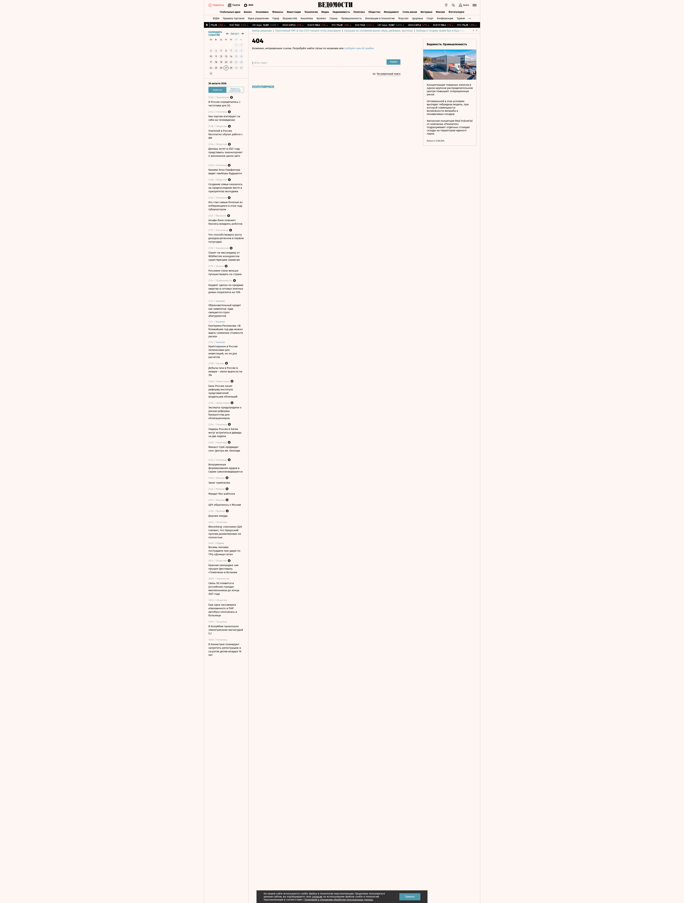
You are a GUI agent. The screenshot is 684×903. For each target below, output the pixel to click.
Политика (359, 12)
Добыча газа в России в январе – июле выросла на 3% (225, 371)
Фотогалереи (456, 12)
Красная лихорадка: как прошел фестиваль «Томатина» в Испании (223, 569)
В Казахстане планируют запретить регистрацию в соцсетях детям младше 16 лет (224, 650)
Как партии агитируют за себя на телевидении (224, 118)
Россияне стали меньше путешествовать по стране (225, 272)
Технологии (311, 12)
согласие (317, 896)
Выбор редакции (262, 30)
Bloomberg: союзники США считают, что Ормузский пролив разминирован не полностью (225, 532)
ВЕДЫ (216, 18)
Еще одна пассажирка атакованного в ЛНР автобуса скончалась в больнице (222, 610)
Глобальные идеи (230, 12)
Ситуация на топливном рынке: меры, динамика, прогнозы (378, 30)
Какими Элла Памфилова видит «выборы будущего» (225, 171)
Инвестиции (294, 12)
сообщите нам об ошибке (359, 48)
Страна (334, 18)
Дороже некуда (217, 515)
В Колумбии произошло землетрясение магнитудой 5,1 (225, 630)
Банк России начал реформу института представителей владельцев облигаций (222, 391)
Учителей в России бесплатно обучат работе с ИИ (225, 134)
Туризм (461, 18)
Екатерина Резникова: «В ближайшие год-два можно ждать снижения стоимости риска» (225, 331)
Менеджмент (391, 12)
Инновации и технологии (380, 18)
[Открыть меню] (474, 5)
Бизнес (248, 12)
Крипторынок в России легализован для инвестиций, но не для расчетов (223, 352)
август (235, 33)
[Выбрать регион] (446, 5)
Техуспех (403, 18)
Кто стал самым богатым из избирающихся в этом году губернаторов (225, 206)
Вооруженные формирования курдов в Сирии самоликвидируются (225, 468)
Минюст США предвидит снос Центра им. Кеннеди (224, 448)
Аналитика (307, 18)
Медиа (325, 12)
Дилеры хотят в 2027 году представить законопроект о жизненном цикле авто (225, 152)
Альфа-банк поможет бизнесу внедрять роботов (225, 222)
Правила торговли (233, 18)
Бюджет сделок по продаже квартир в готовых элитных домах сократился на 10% (225, 288)
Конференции (445, 18)
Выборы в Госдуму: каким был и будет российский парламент (452, 30)
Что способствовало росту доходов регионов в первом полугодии (226, 238)
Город (275, 18)
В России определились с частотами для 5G (224, 103)
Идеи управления (258, 18)
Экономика (262, 12)
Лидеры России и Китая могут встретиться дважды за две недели (225, 432)
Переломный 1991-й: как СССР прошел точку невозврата (308, 30)
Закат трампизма (219, 482)
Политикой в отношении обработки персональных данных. (338, 899)
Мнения (440, 12)
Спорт (430, 18)
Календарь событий (215, 34)
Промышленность (351, 18)
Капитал (321, 18)
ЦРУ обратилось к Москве (224, 504)
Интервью (426, 12)
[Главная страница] (335, 5)
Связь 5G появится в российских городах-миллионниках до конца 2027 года (223, 588)
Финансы (277, 12)
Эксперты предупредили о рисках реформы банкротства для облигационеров (225, 413)
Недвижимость (341, 12)
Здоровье (417, 18)
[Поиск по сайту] (453, 5)
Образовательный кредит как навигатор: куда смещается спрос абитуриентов (224, 311)
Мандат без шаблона (221, 493)
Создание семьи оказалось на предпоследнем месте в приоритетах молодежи (225, 188)
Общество (374, 12)
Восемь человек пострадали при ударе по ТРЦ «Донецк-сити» (224, 551)
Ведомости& (290, 18)
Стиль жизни (410, 12)
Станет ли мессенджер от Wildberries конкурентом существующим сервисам (224, 256)
